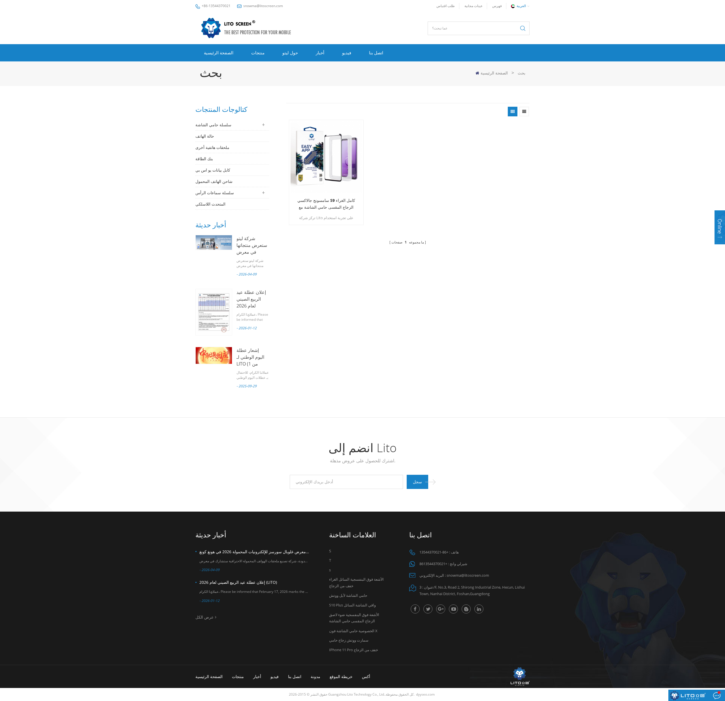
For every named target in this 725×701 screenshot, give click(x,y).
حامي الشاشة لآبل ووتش (348, 595)
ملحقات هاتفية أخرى (212, 147)
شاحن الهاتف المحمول (214, 181)
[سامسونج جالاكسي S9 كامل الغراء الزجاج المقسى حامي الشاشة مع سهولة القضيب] (326, 157)
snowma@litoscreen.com (263, 5)
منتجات (258, 52)
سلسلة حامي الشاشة (213, 124)
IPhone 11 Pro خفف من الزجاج (353, 649)
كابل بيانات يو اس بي (212, 170)
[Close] (720, 247)
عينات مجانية (473, 5)
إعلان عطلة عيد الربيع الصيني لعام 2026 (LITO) (238, 582)
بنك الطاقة (204, 158)
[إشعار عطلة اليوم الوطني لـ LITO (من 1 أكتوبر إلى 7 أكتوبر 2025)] (213, 355)
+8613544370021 (433, 563)
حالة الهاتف (204, 136)
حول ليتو (290, 52)
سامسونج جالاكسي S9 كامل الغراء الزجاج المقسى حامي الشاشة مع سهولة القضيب (326, 204)
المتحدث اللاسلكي (210, 204)
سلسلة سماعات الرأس (214, 192)
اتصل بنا (376, 52)
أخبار (320, 52)
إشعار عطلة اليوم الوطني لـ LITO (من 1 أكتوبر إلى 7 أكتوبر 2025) (250, 364)
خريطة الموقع (341, 676)
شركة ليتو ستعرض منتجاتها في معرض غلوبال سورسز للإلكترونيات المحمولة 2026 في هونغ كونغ (254, 551)
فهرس (497, 5)
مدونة (315, 676)
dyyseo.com (425, 694)
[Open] (720, 227)
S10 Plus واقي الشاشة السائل (352, 605)
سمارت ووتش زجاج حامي (348, 640)
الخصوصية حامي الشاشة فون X (353, 630)
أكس (366, 676)
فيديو (346, 52)
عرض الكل (204, 617)
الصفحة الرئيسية (218, 52)
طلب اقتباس (445, 5)
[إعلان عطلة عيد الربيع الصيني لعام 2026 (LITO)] (213, 312)
